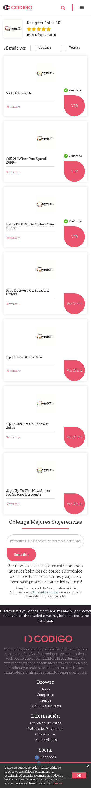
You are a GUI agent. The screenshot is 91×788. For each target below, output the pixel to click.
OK (79, 775)
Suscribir (21, 554)
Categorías (45, 694)
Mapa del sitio (45, 740)
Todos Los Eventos (45, 706)
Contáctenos (45, 734)
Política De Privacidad (45, 728)
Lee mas (59, 783)
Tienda (45, 700)
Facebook (48, 757)
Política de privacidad (45, 592)
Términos (12, 106)
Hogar (45, 689)
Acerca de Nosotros (45, 723)
